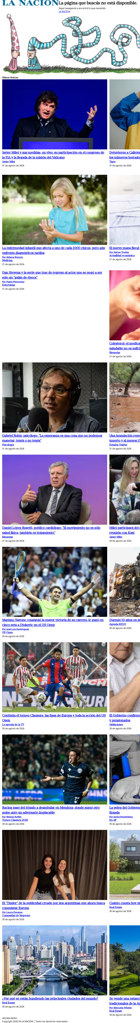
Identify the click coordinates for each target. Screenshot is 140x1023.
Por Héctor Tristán (119, 252)
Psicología (8, 445)
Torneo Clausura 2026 (15, 820)
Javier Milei (8, 162)
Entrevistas (8, 285)
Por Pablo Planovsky (13, 281)
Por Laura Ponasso (12, 912)
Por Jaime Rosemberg (121, 816)
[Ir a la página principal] (30, 4)
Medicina (7, 260)
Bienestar (114, 353)
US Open (7, 632)
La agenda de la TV (13, 725)
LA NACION (64, 11)
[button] (54, 114)
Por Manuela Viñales (120, 1007)
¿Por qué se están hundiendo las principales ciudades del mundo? (50, 998)
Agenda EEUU (117, 624)
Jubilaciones (116, 725)
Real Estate (115, 907)
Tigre (112, 162)
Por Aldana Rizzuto (12, 257)
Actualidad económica (122, 255)
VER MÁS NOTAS (9, 1018)
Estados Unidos (118, 445)
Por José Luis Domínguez (15, 629)
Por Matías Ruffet (11, 816)
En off (112, 820)
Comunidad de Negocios (16, 915)
